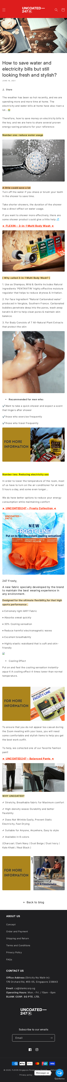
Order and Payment (17, 931)
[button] (3, 10)
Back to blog (35, 902)
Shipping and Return (17, 938)
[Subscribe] (51, 1038)
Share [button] (9, 89)
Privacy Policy (14, 952)
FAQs (9, 959)
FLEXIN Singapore (20, 1070)
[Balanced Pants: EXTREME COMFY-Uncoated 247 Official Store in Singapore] (33, 890)
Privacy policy (25, 1075)
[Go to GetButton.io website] (60, 1079)
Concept (11, 924)
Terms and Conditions (18, 945)
